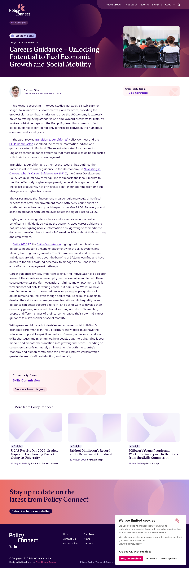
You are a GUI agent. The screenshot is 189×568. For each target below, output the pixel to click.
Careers (88, 543)
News (87, 539)
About (65, 534)
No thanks (151, 558)
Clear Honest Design (46, 562)
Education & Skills (25, 35)
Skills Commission (21, 144)
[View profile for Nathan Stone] (57, 91)
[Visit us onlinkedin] (15, 547)
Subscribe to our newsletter (31, 511)
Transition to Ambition (49, 139)
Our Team (89, 534)
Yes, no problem (131, 558)
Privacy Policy (87, 562)
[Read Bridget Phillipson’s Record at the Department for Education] (94, 437)
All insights (20, 22)
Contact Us (69, 539)
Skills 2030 (20, 244)
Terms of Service (104, 562)
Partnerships (70, 543)
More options (169, 558)
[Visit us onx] (10, 547)
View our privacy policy (130, 543)
